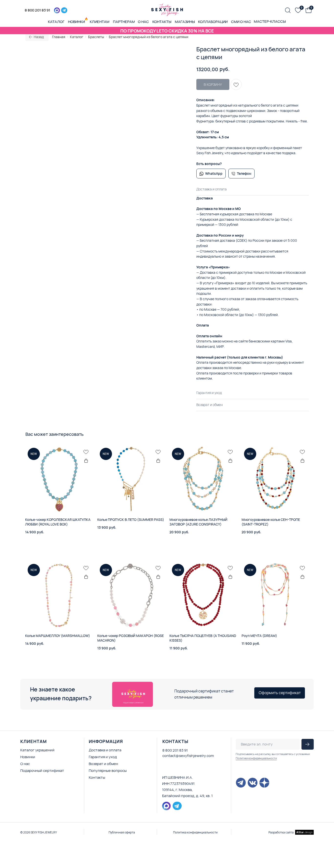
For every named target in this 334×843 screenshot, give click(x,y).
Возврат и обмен (103, 763)
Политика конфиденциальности (195, 832)
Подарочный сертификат (42, 770)
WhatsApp (214, 173)
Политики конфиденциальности (256, 758)
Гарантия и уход (103, 756)
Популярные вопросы (108, 770)
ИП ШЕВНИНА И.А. (177, 777)
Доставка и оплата (105, 750)
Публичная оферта (122, 832)
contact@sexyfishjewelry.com (188, 755)
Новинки (27, 756)
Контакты (97, 777)
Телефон (244, 173)
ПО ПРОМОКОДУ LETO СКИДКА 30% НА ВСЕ (167, 31)
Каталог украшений (37, 750)
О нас (25, 763)
